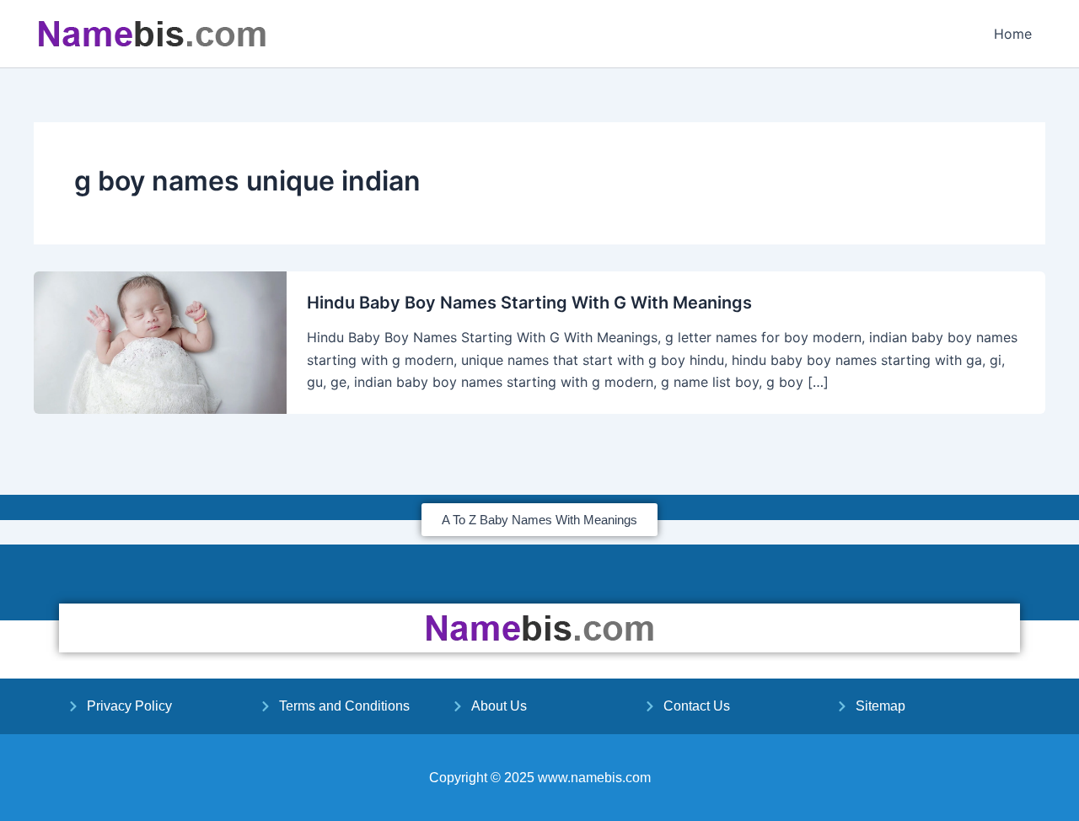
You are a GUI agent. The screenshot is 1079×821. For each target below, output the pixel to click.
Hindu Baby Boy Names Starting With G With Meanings (529, 302)
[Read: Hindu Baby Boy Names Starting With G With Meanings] (160, 341)
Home (1013, 33)
